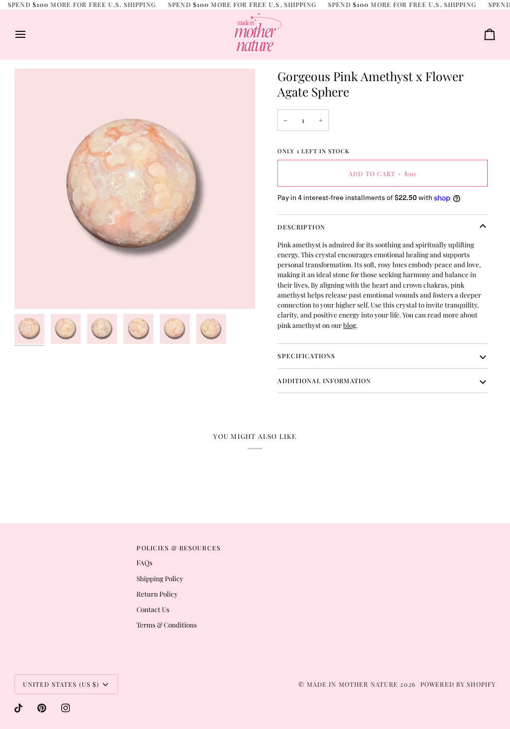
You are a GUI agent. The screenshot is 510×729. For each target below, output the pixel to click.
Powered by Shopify (458, 684)
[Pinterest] (41, 708)
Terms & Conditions (166, 624)
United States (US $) (61, 684)
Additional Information (324, 380)
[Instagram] (65, 708)
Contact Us (152, 609)
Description (301, 226)
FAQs (144, 562)
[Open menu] (29, 34)
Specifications (306, 355)
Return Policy (157, 593)
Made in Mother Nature (352, 684)
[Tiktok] (18, 708)
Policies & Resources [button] (178, 547)
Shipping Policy (159, 578)
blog (349, 324)
